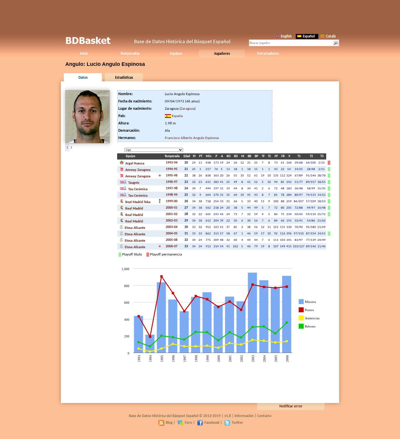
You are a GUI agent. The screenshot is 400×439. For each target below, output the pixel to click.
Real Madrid (133, 208)
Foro (188, 423)
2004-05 (171, 233)
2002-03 (171, 220)
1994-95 (171, 169)
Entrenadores (268, 54)
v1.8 (227, 416)
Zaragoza (187, 109)
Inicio (84, 54)
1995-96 (171, 175)
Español (309, 36)
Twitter (237, 423)
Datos (83, 78)
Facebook (211, 423)
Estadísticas (124, 78)
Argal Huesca (134, 163)
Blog (169, 423)
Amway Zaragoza (137, 170)
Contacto (264, 416)
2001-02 (171, 214)
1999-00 (171, 201)
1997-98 (171, 188)
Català (331, 36)
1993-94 (171, 162)
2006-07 (171, 246)
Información (244, 416)
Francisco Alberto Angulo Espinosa (192, 138)
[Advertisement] (200, 16)
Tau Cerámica (137, 189)
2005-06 (171, 240)
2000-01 (171, 208)
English (286, 36)
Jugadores (222, 54)
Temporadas (130, 54)
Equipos (176, 54)
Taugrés (133, 183)
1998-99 (171, 195)
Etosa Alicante (134, 228)
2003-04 (171, 227)
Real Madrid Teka (137, 202)
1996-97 (171, 182)
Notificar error (290, 406)
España (177, 116)
